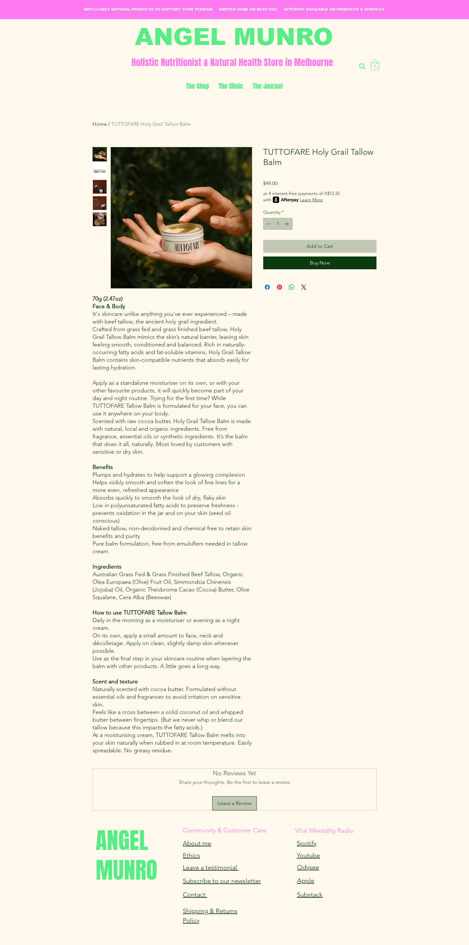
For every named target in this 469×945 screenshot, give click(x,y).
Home (100, 124)
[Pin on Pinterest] (279, 287)
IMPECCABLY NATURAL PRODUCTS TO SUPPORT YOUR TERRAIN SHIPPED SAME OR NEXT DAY (184, 9)
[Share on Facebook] (267, 287)
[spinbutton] (278, 223)
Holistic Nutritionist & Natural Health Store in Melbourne (232, 62)
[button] (374, 65)
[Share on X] (304, 287)
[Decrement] (268, 223)
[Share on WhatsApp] (291, 287)
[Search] (362, 66)
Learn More (311, 200)
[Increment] (288, 223)
